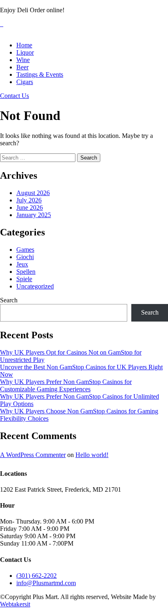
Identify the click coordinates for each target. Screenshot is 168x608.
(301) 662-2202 (36, 575)
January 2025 (33, 214)
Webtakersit (15, 604)
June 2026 (29, 207)
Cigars (24, 81)
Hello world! (91, 454)
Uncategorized (35, 286)
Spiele (24, 278)
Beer (22, 67)
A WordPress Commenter (33, 454)
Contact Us (14, 95)
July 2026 (29, 200)
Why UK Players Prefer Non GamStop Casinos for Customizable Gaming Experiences (66, 385)
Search (9, 300)
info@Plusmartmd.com (46, 582)
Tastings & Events (39, 74)
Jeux (22, 264)
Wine (23, 59)
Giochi (25, 256)
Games (25, 249)
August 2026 (33, 192)
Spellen (25, 271)
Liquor (25, 52)
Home (24, 45)
